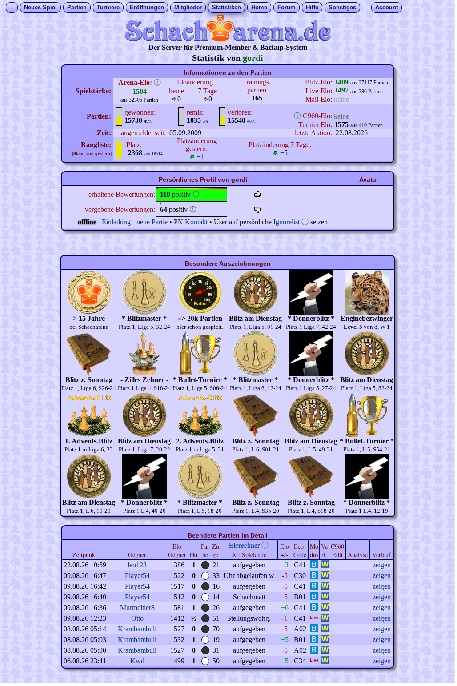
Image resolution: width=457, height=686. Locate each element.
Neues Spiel (40, 7)
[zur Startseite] (228, 39)
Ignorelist (286, 222)
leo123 (137, 565)
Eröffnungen (147, 7)
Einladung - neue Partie (135, 222)
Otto (137, 618)
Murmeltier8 (137, 607)
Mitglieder (188, 7)
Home (259, 7)
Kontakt (196, 222)
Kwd (137, 661)
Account (386, 7)
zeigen (382, 565)
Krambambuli (137, 629)
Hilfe (312, 7)
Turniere (108, 7)
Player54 (137, 575)
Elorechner (244, 545)
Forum (286, 7)
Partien (77, 7)
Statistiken (226, 7)
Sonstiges (342, 7)
